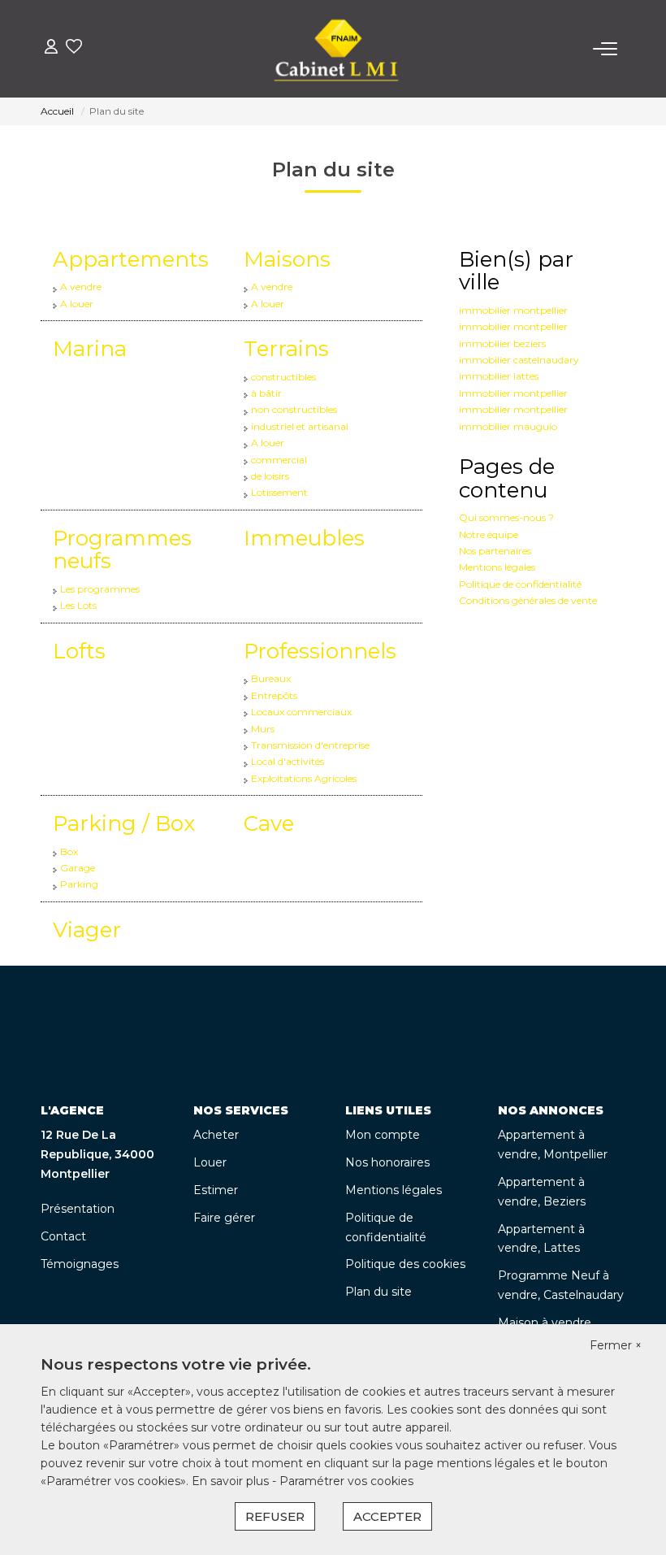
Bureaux (271, 678)
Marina (90, 349)
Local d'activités (287, 761)
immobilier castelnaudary (519, 360)
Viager (87, 930)
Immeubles (304, 538)
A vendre (81, 286)
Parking (79, 884)
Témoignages (80, 1264)
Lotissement (279, 492)
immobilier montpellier (513, 310)
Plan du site (378, 1291)
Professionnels (320, 651)
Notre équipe (488, 534)
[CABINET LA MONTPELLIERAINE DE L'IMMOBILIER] (337, 48)
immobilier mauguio (508, 426)
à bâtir (266, 393)
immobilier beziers (502, 343)
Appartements (131, 259)
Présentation (78, 1208)
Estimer (215, 1190)
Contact (63, 1236)
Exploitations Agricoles (304, 778)
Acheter (216, 1134)
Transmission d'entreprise (310, 745)
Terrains (286, 349)
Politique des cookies (405, 1264)
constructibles (283, 377)
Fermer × (616, 1345)
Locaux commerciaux (301, 712)
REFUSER (275, 1516)
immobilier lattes (498, 376)
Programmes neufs (122, 550)
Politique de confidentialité (520, 584)
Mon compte (382, 1134)
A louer (76, 304)
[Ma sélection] (74, 48)
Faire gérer (224, 1217)
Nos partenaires (495, 551)
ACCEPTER (387, 1516)
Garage (77, 868)
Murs (263, 729)
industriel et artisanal (299, 426)
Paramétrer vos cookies (346, 1481)
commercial (279, 460)
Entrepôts (274, 695)
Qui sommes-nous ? (506, 517)
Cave (269, 823)
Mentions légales (497, 567)
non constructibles (294, 409)
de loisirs (270, 476)
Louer (210, 1162)
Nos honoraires (387, 1162)
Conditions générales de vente (528, 600)
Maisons (287, 259)
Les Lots (78, 605)
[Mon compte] (51, 48)
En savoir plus (232, 1481)
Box (69, 851)
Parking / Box (124, 823)
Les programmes (100, 589)
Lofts (79, 651)
